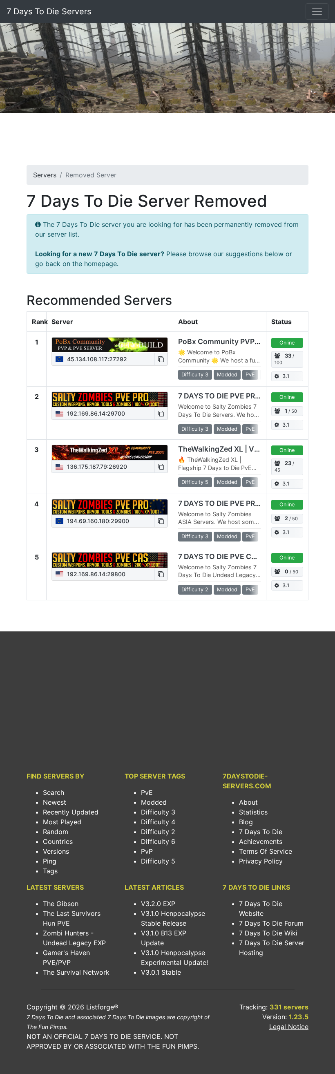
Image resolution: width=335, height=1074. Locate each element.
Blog (246, 822)
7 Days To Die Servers (49, 11)
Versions (56, 851)
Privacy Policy (261, 861)
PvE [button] (250, 374)
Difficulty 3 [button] (194, 374)
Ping (49, 861)
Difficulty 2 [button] (194, 589)
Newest (54, 802)
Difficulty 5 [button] (194, 482)
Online (287, 343)
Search (53, 792)
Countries (58, 841)
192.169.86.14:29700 (95, 413)
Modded (154, 802)
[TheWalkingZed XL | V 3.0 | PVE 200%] (110, 452)
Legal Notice (288, 1027)
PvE (147, 792)
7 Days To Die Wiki (268, 933)
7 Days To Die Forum (271, 923)
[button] (161, 359)
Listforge (100, 1007)
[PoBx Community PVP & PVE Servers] (110, 345)
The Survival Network (76, 972)
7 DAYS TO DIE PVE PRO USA (227, 396)
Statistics (253, 812)
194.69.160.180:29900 (97, 520)
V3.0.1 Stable (161, 972)
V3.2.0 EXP (158, 903)
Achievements (260, 841)
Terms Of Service (265, 851)
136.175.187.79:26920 (96, 466)
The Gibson (60, 903)
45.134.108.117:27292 (96, 359)
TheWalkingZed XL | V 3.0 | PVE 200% (243, 449)
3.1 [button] (285, 376)
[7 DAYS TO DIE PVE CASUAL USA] (110, 560)
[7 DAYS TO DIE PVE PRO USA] (110, 399)
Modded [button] (227, 374)
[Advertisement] (167, 141)
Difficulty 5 (158, 861)
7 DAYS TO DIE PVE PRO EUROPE (234, 503)
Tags (50, 871)
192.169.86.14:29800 (95, 574)
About (248, 802)
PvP (147, 851)
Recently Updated (70, 812)
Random (55, 832)
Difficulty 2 (158, 832)
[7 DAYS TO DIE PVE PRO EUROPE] (110, 506)
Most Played (62, 822)
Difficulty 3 (158, 812)
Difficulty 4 (158, 822)
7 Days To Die (260, 832)
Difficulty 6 (158, 841)
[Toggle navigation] (317, 11)
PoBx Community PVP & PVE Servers (241, 341)
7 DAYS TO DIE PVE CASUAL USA (235, 556)
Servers (44, 175)
